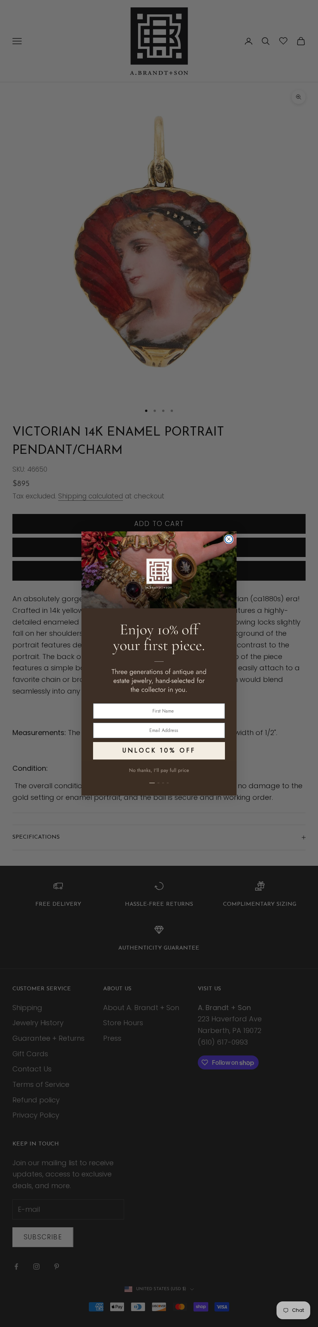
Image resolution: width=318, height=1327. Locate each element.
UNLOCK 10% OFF (159, 750)
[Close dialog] (229, 539)
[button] (159, 778)
